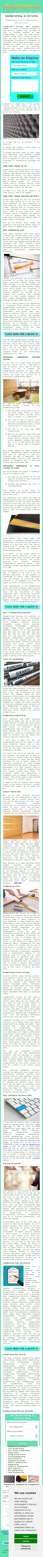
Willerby (6, 618)
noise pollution (21, 1401)
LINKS (20, 12)
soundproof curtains (31, 1051)
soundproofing (8, 34)
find (9, 1358)
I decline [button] (25, 1541)
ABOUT (25, 12)
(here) (5, 1142)
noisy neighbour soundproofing (26, 1290)
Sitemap (5, 1532)
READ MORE (18, 883)
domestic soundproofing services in (21, 1288)
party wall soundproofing (28, 1324)
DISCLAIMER (37, 12)
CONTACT (30, 12)
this (10, 1150)
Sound (5, 139)
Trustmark (36, 1158)
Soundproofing (8, 616)
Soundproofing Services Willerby (18, 1411)
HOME (15, 12)
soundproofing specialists (23, 638)
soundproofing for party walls (15, 1294)
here (23, 1128)
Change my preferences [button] (26, 1547)
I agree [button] (26, 1536)
